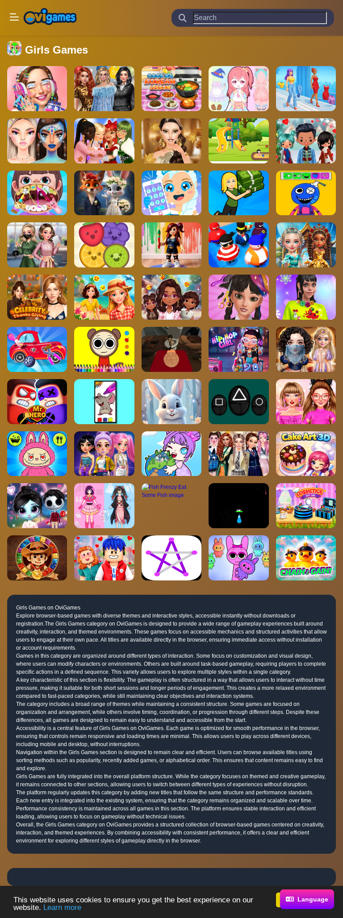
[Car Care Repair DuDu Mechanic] (37, 349)
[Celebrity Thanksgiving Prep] (37, 297)
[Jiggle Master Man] (238, 244)
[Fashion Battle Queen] (306, 88)
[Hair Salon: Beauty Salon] (238, 297)
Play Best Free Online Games (50, 18)
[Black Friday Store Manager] (238, 193)
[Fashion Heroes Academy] (104, 453)
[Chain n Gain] (306, 557)
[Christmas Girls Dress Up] (104, 140)
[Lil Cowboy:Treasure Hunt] (37, 557)
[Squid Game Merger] (238, 401)
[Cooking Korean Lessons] (171, 88)
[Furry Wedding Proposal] (104, 193)
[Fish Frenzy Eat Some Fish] (171, 505)
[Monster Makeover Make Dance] (306, 193)
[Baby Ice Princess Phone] (171, 193)
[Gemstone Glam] (306, 244)
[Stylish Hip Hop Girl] (238, 349)
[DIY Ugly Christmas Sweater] (306, 297)
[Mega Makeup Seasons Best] (37, 140)
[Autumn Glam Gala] (171, 140)
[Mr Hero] (37, 401)
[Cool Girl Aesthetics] (37, 88)
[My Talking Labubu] (37, 453)
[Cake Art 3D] (306, 453)
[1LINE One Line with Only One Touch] (171, 557)
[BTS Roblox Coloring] (171, 244)
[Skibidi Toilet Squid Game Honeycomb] (171, 349)
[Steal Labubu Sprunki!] (238, 557)
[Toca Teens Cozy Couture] (306, 140)
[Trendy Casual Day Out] (171, 297)
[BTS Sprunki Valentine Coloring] (104, 349)
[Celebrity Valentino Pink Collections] (306, 401)
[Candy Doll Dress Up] (238, 88)
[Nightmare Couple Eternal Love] (37, 505)
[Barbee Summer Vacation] (104, 297)
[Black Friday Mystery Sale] (104, 88)
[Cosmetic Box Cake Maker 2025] (306, 505)
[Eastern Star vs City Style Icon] (306, 349)
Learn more (62, 907)
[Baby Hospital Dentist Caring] (37, 193)
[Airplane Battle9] (238, 505)
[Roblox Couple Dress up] (104, 557)
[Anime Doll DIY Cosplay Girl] (104, 505)
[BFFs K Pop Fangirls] (37, 244)
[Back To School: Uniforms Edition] (238, 453)
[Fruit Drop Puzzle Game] (104, 244)
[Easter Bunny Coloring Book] (171, 401)
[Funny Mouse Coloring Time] (104, 401)
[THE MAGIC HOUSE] (238, 140)
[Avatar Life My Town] (171, 453)
